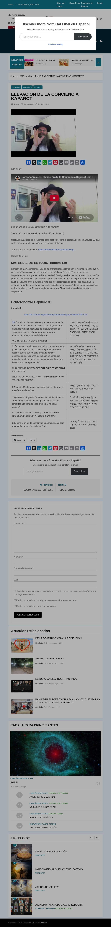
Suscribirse (83, 37)
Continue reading (55, 44)
